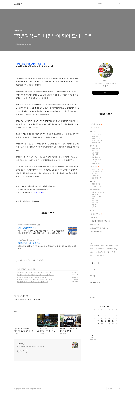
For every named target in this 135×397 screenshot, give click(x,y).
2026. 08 (105, 306)
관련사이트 (111, 388)
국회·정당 (96, 138)
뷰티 (94, 207)
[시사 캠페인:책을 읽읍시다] (100, 221)
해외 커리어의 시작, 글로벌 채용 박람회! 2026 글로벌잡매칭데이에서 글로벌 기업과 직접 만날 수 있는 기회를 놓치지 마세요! (41, 232)
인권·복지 (96, 178)
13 (109, 318)
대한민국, (100, 252)
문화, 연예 (95, 189)
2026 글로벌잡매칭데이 (28, 228)
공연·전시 (96, 196)
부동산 (95, 151)
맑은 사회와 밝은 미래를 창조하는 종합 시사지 (30, 346)
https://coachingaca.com (26, 240)
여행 (95, 203)
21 (112, 321)
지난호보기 (94, 217)
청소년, (91, 252)
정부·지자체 (97, 140)
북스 (94, 198)
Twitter (101, 282)
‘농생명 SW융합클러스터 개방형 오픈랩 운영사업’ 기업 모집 (33, 279)
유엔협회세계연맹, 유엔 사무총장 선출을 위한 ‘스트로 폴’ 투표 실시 (35, 275)
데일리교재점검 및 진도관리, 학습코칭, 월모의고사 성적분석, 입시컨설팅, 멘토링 (47, 247)
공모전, (91, 245)
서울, (95, 252)
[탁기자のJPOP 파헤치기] (99, 228)
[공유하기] (23, 260)
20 (109, 321)
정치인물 (96, 142)
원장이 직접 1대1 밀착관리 (29, 243)
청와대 (95, 136)
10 (98, 318)
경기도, (91, 249)
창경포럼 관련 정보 (96, 232)
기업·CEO (96, 159)
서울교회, (96, 245)
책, (112, 252)
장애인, (107, 245)
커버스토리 (94, 128)
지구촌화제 (96, 186)
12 (105, 318)
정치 (93, 131)
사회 (18, 269)
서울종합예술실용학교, (111, 249)
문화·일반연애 (98, 192)
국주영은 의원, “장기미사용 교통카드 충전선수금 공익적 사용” (34, 272)
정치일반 (96, 134)
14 (112, 318)
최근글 (91, 263)
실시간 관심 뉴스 (95, 224)
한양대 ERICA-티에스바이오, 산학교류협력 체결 (30, 277)
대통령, (102, 245)
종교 (93, 210)
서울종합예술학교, (99, 249)
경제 (93, 146)
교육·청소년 (97, 171)
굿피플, (111, 245)
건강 (95, 200)
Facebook (93, 282)
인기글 (97, 263)
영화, (98, 255)
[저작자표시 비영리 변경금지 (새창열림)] (41, 260)
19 (105, 321)
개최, (105, 252)
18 (102, 321)
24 (98, 323)
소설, (94, 255)
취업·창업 (96, 157)
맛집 (94, 205)
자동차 (95, 155)
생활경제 (96, 163)
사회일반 (23, 269)
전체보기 (95, 124)
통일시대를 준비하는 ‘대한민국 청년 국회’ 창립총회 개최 (32, 282)
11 (102, 318)
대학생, (116, 245)
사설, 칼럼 (95, 214)
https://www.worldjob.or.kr (27, 225)
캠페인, (116, 252)
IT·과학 (95, 161)
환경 (95, 174)
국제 (92, 181)
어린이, (102, 255)
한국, (91, 255)
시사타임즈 (18, 4)
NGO (95, 176)
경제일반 (96, 148)
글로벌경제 (96, 184)
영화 (95, 194)
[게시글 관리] (26, 260)
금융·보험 (95, 153)
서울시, (109, 252)
